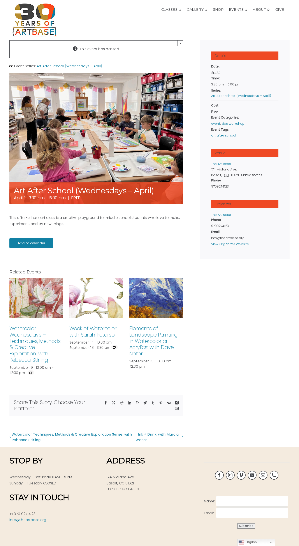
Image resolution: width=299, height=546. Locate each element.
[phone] (274, 475)
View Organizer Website (230, 244)
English (250, 542)
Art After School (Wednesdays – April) (241, 96)
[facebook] (219, 475)
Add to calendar (31, 243)
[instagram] (230, 475)
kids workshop (233, 123)
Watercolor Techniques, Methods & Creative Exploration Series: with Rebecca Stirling (72, 437)
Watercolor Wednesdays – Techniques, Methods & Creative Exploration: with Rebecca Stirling (35, 344)
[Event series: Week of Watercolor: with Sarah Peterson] (114, 347)
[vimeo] (241, 475)
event (215, 123)
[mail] (263, 475)
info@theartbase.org (27, 519)
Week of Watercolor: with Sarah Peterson (93, 331)
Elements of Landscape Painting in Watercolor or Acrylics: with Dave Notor (153, 341)
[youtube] (252, 475)
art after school (223, 135)
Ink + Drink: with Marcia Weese (157, 437)
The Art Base (221, 164)
